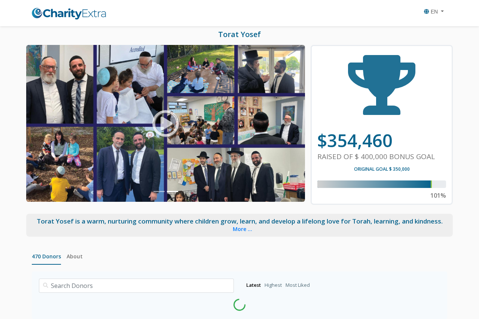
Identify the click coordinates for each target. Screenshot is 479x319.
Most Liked (298, 285)
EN (434, 12)
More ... (242, 229)
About (75, 256)
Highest (273, 285)
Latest (253, 285)
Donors (46, 256)
